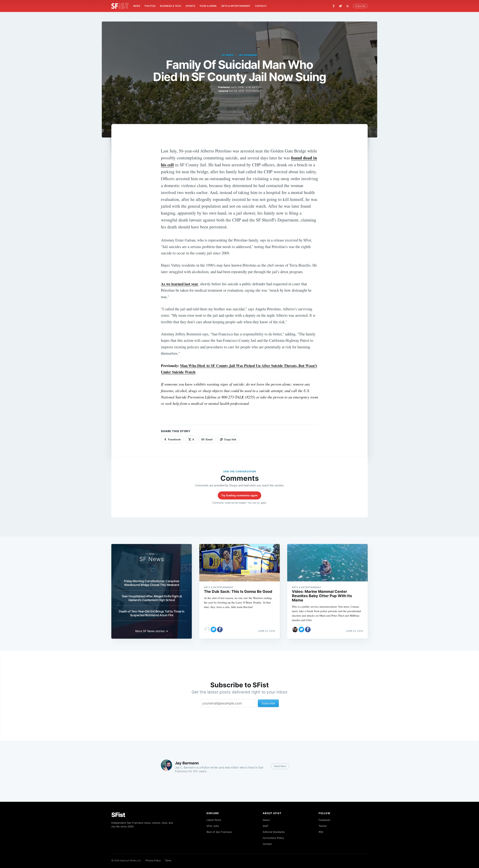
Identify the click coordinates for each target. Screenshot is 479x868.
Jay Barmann (247, 55)
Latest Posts (214, 819)
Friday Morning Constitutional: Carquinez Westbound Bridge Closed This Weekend (151, 583)
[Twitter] (340, 6)
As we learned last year (179, 284)
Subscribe (360, 5)
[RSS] (348, 6)
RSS (321, 831)
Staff (265, 825)
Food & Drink (208, 5)
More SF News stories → (151, 631)
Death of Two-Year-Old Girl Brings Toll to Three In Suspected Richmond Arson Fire (151, 613)
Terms (168, 860)
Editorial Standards (274, 831)
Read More (280, 766)
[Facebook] (333, 6)
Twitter (323, 825)
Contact (261, 5)
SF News (228, 55)
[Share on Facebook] (220, 629)
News (136, 5)
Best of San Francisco (219, 831)
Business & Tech (170, 5)
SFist (118, 814)
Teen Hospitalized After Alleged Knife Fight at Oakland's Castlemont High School (151, 598)
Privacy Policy (153, 860)
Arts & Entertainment (236, 5)
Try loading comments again (239, 495)
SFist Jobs (213, 825)
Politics (150, 5)
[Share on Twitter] (213, 629)
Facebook (324, 819)
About (266, 819)
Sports (190, 5)
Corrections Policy (273, 837)
